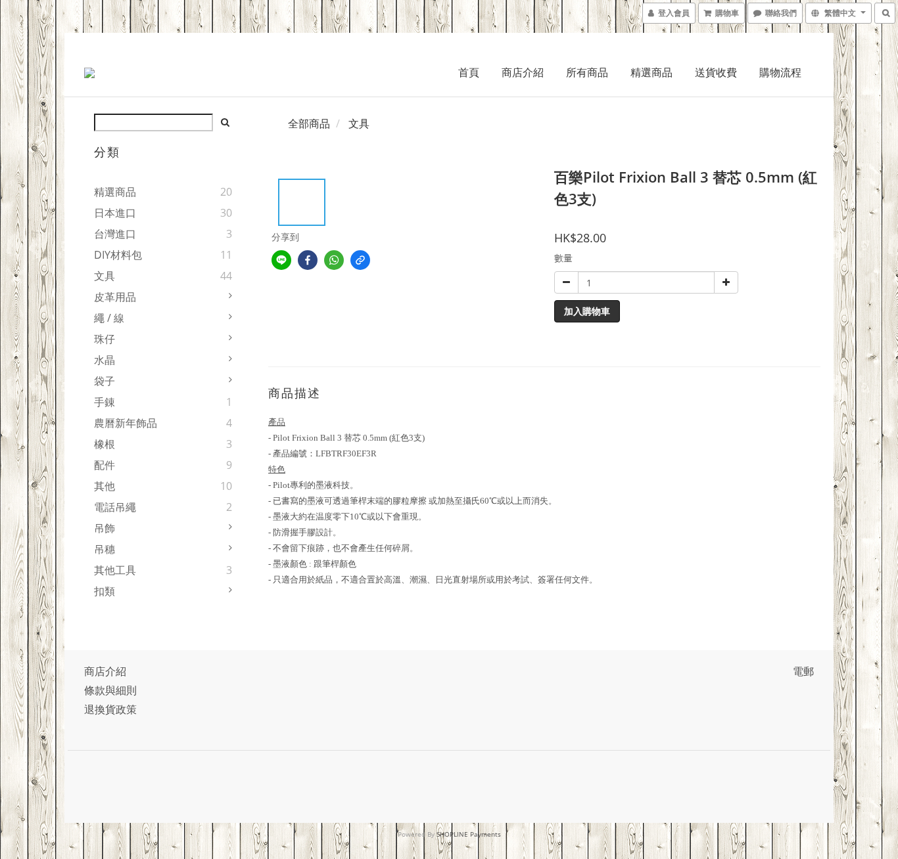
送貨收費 (716, 72)
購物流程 (780, 72)
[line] (281, 260)
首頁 (468, 72)
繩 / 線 (109, 318)
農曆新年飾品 (125, 423)
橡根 (104, 444)
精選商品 (651, 72)
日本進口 (115, 213)
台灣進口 (115, 234)
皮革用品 (115, 297)
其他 (104, 486)
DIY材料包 (118, 255)
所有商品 (587, 72)
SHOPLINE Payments (469, 834)
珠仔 (104, 339)
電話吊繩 (115, 507)
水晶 (104, 360)
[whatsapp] (334, 260)
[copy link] (360, 260)
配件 (104, 465)
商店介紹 (523, 72)
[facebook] (308, 260)
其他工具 (115, 570)
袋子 (104, 381)
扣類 (104, 591)
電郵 (803, 671)
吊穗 (104, 549)
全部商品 (309, 123)
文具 (104, 276)
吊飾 (104, 528)
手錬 (104, 402)
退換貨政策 (110, 709)
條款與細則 (110, 690)
